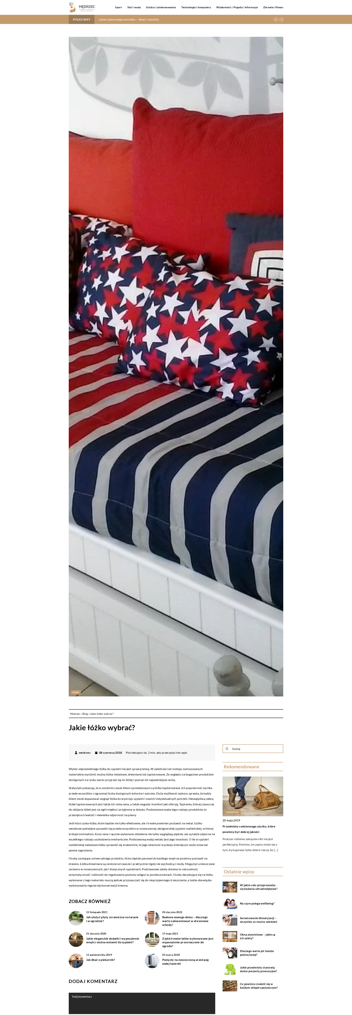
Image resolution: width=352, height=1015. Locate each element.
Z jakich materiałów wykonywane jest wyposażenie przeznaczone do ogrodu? (188, 942)
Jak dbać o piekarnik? (100, 959)
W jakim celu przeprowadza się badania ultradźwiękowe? (258, 886)
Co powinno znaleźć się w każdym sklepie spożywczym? (259, 985)
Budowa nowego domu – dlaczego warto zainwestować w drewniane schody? (185, 920)
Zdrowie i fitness (273, 7)
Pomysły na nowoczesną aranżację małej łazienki (185, 961)
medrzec (85, 752)
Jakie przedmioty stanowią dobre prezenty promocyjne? (258, 969)
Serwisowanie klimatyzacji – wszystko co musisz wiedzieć (258, 919)
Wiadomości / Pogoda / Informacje (237, 7)
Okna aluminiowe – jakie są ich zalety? (257, 936)
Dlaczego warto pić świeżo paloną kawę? (257, 952)
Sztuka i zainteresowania (161, 7)
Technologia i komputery (196, 7)
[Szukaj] (227, 748)
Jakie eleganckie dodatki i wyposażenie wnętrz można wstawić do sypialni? (112, 940)
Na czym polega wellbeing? (257, 903)
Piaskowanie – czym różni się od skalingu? (126, 19)
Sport (118, 7)
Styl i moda (134, 7)
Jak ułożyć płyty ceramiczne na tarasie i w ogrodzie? (112, 919)
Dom (76, 692)
